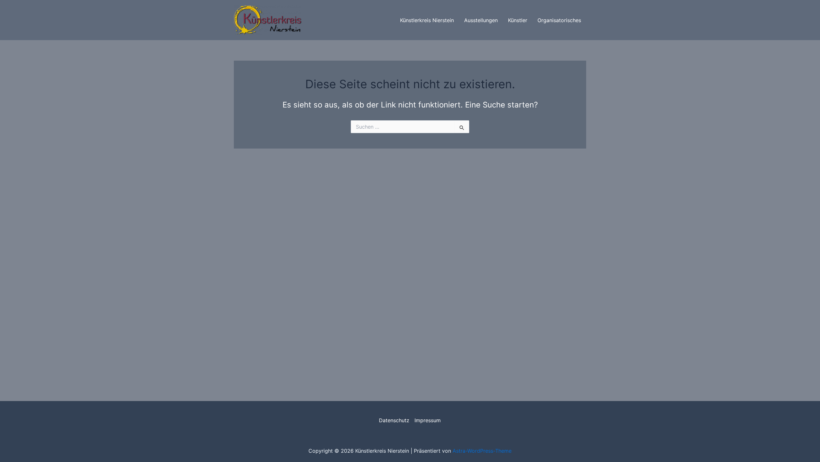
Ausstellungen (481, 20)
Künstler (517, 20)
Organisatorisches (559, 20)
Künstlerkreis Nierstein (427, 20)
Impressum (427, 420)
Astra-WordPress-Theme (482, 451)
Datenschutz (394, 420)
